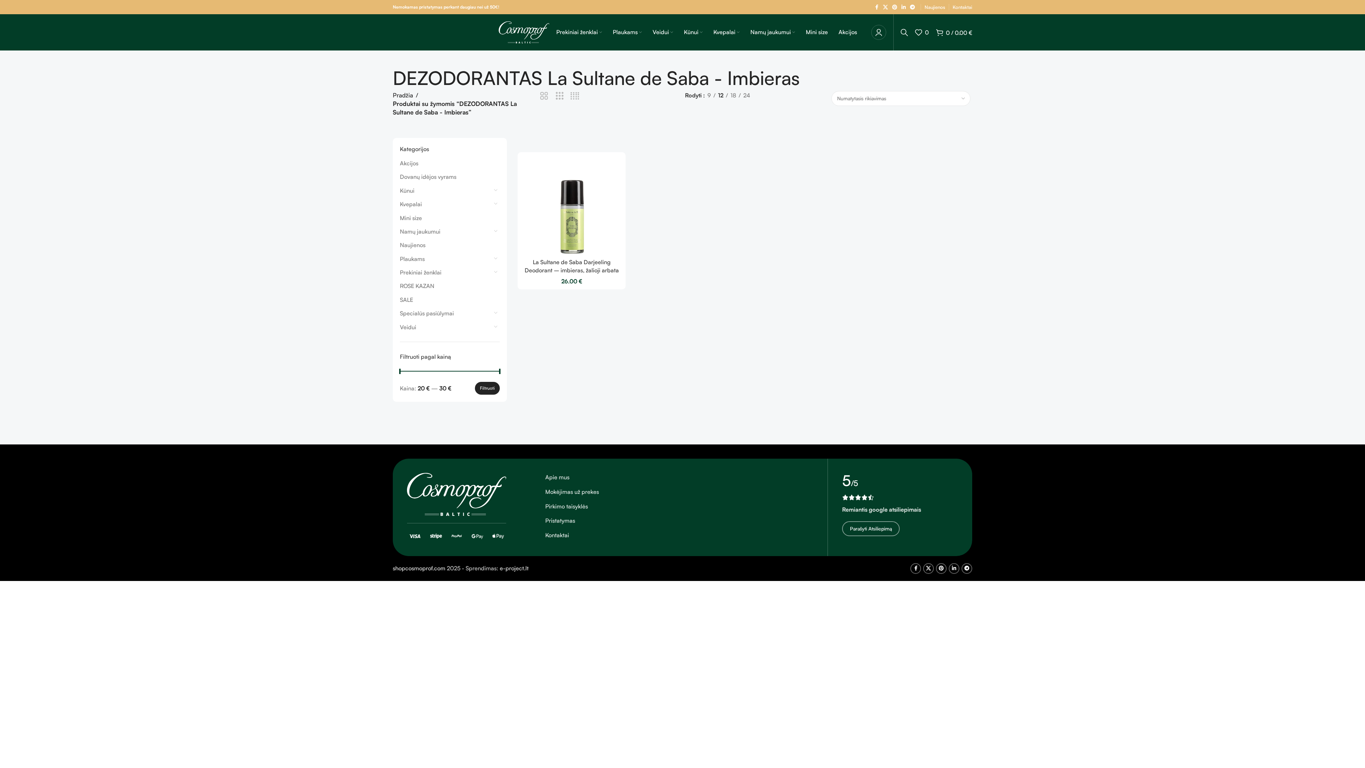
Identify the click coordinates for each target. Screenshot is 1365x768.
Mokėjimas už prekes (572, 491)
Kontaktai (557, 535)
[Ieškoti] (904, 32)
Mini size (411, 218)
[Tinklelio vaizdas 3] (560, 96)
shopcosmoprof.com (419, 568)
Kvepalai (411, 204)
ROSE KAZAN (417, 285)
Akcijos (409, 163)
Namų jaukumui (420, 231)
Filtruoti (487, 388)
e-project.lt (514, 568)
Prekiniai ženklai (420, 272)
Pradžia (403, 95)
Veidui (408, 327)
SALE (406, 299)
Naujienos (412, 245)
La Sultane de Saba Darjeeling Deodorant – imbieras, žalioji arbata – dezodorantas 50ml (572, 270)
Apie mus (557, 477)
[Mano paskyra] (879, 32)
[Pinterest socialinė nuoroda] (894, 7)
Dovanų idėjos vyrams (428, 176)
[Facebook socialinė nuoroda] (876, 7)
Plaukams (412, 258)
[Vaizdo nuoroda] (456, 493)
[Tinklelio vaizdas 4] (575, 96)
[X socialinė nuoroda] (885, 7)
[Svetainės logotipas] (524, 31)
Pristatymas (560, 520)
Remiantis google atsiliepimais (881, 509)
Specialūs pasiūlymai (427, 313)
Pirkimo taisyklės (566, 506)
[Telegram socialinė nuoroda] (912, 7)
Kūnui (407, 190)
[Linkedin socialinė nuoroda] (903, 7)
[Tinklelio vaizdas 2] (544, 96)
